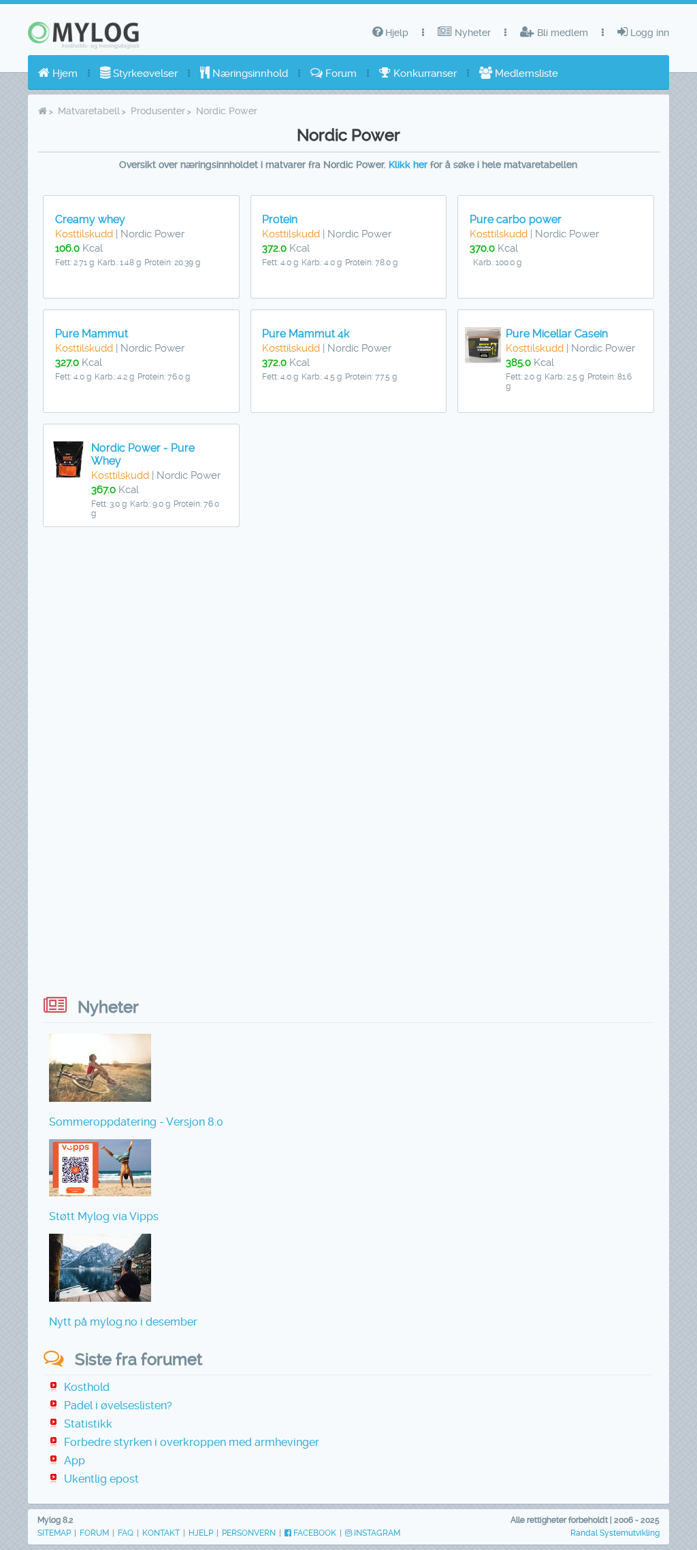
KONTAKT (161, 1533)
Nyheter (471, 32)
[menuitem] (58, 73)
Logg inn (648, 32)
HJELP (201, 1533)
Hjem (64, 73)
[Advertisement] (348, 647)
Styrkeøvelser (144, 73)
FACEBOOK (313, 1533)
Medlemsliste (525, 73)
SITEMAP (54, 1533)
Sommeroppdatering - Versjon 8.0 (136, 1121)
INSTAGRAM (376, 1533)
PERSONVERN (249, 1533)
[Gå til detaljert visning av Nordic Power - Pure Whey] (68, 474)
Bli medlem (561, 32)
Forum (340, 73)
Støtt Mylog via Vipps (104, 1216)
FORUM (94, 1533)
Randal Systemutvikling (615, 1533)
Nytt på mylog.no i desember (123, 1321)
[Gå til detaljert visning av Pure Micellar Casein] (483, 360)
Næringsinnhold (249, 73)
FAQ (125, 1533)
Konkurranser (424, 73)
